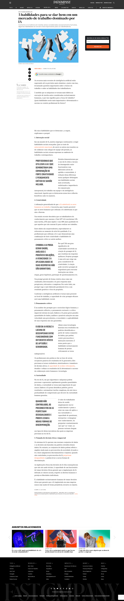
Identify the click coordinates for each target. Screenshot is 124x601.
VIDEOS (74, 7)
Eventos (103, 566)
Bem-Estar (30, 566)
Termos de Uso (63, 595)
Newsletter (99, 2)
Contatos (71, 595)
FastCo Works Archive (87, 595)
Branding (48, 566)
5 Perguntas (104, 568)
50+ (29, 579)
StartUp (85, 579)
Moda (47, 571)
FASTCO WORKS (107, 7)
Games (12, 568)
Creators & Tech (14, 576)
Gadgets (12, 574)
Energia (66, 574)
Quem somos (18, 595)
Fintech (85, 574)
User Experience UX (51, 576)
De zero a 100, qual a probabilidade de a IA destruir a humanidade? (26, 551)
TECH (10, 7)
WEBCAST (82, 7)
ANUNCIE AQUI (108, 2)
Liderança (30, 571)
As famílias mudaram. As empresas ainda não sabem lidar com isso (23, 88)
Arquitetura (49, 568)
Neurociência (31, 576)
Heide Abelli (38, 68)
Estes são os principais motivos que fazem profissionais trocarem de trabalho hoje (60, 551)
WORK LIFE (47, 7)
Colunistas (104, 571)
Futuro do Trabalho (33, 568)
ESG (66, 568)
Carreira (30, 574)
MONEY (22, 7)
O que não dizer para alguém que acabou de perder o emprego (94, 551)
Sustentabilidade (69, 576)
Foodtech (67, 579)
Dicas (102, 574)
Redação (42, 595)
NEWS (56, 7)
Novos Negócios (87, 571)
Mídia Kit (78, 595)
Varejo (84, 576)
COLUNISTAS (64, 7)
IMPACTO (29, 7)
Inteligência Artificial (15, 566)
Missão (25, 595)
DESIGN (38, 7)
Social (92, 2)
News (102, 579)
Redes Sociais (13, 579)
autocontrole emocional (43, 147)
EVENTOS (90, 7)
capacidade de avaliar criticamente (62, 366)
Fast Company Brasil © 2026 (102, 595)
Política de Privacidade (52, 595)
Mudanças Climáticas (70, 566)
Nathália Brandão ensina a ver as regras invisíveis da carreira (23, 92)
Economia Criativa (88, 566)
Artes (47, 579)
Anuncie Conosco (33, 595)
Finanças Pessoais (88, 568)
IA (16, 7)
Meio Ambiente (68, 571)
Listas (102, 576)
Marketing (48, 574)
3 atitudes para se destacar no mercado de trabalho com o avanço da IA (23, 97)
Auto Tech (12, 571)
